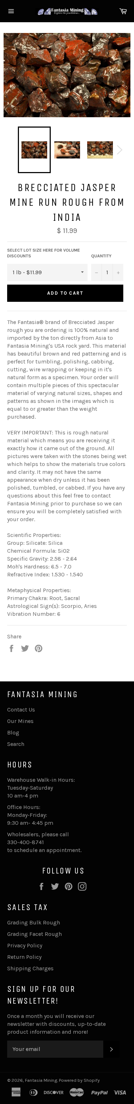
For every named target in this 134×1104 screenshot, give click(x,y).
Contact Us (21, 709)
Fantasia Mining (41, 1080)
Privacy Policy (24, 945)
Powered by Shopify (79, 1080)
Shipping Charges (30, 968)
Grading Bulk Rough (33, 922)
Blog (13, 732)
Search (15, 744)
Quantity (101, 255)
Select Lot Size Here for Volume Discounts (43, 253)
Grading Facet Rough (34, 934)
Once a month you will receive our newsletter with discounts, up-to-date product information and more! (56, 1024)
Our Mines (20, 721)
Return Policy (24, 956)
